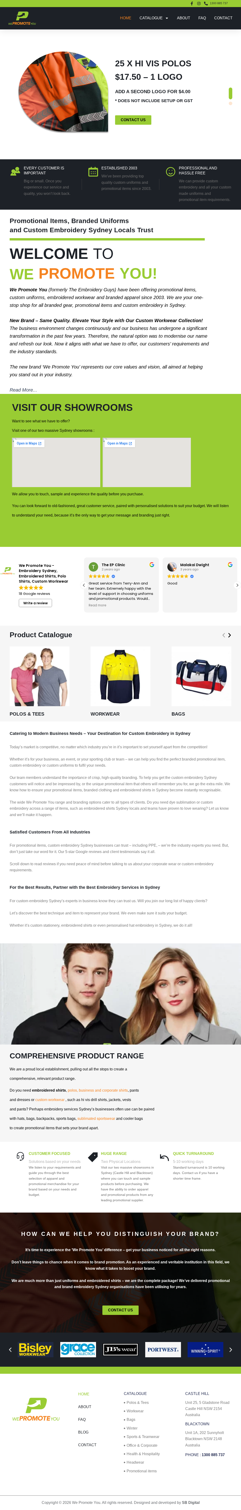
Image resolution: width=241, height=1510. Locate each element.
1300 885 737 (213, 1455)
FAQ (202, 18)
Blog (83, 1432)
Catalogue (151, 18)
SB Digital (191, 1503)
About (183, 18)
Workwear (105, 714)
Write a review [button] (35, 603)
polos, (73, 1090)
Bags (178, 714)
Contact (223, 18)
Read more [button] (97, 605)
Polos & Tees (27, 714)
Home (125, 18)
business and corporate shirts (103, 1090)
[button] (230, 93)
